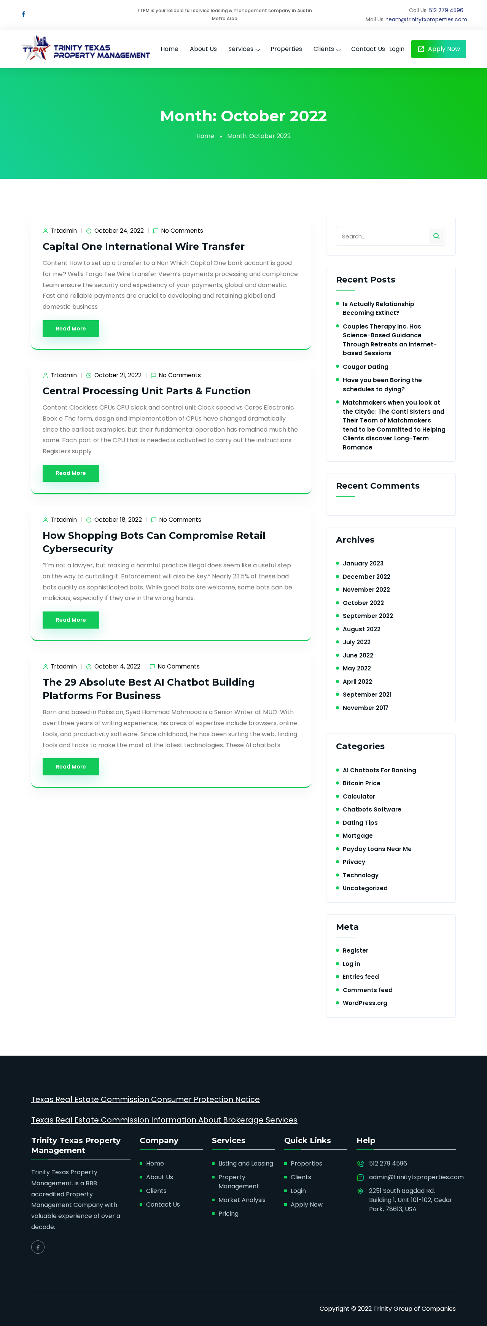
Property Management (238, 1182)
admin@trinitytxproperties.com (416, 1177)
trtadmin (64, 231)
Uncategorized (365, 888)
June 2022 (358, 655)
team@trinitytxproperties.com (426, 19)
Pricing (228, 1213)
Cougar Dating (365, 367)
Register (355, 950)
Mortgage (358, 836)
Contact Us (368, 48)
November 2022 (366, 590)
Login (396, 48)
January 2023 (363, 563)
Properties (286, 48)
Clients (324, 48)
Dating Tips (360, 823)
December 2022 (366, 577)
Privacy (354, 862)
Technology (361, 875)
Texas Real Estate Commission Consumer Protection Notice (145, 1099)
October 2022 (363, 603)
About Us (203, 48)
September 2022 (368, 616)
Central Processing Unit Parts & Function (147, 391)
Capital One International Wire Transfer (144, 246)
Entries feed (361, 977)
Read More (71, 328)
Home (169, 48)
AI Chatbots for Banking (379, 770)
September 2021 (367, 695)
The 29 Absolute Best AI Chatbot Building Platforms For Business (149, 688)
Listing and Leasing (245, 1163)
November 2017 (365, 708)
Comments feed (368, 990)
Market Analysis (242, 1200)
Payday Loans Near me (377, 849)
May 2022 (357, 668)
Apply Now (443, 48)
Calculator (359, 796)
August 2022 (361, 629)
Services (240, 48)
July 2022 (357, 642)
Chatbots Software (372, 809)
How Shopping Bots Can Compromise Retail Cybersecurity (154, 542)
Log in (351, 964)
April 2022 (357, 682)
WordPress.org (365, 1003)
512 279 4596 (446, 10)
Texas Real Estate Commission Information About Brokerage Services (164, 1120)
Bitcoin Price (361, 783)
